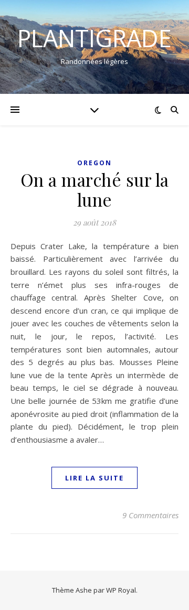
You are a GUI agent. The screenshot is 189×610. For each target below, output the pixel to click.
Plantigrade (94, 38)
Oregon (94, 162)
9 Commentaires (150, 515)
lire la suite (94, 478)
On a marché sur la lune (94, 189)
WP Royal (121, 590)
